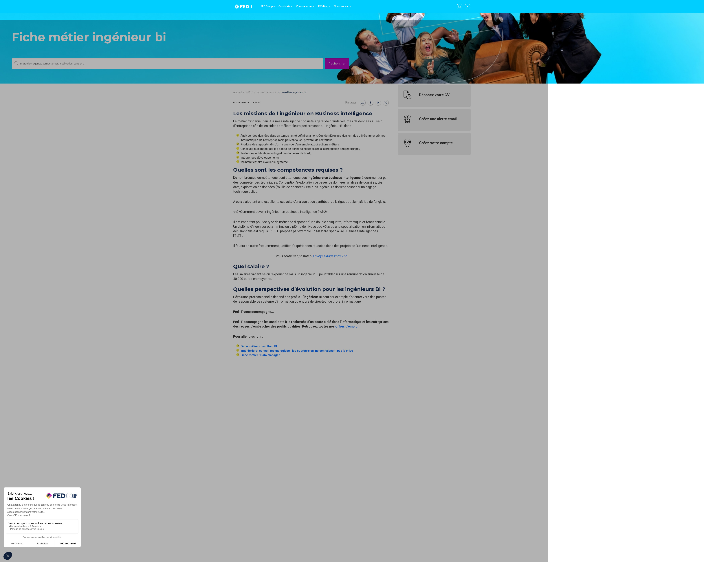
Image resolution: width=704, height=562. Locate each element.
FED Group (267, 6)
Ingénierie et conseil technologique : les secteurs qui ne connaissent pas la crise (297, 350)
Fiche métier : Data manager (260, 355)
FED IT (249, 92)
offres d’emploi (346, 326)
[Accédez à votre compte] (467, 6)
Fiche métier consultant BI (259, 346)
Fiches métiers (265, 92)
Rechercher (337, 63)
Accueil (237, 92)
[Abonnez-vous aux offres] (459, 6)
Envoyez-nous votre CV (329, 256)
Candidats (284, 6)
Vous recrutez (304, 6)
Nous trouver (341, 6)
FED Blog (323, 6)
